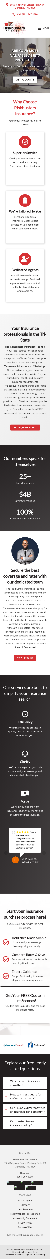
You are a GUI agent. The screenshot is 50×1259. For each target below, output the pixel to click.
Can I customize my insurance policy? (22, 1123)
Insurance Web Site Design (17, 1254)
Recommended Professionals (25, 1214)
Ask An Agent (25, 1200)
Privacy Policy (25, 1223)
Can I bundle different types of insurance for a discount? (27, 1109)
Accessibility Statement (25, 1218)
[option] (13, 1044)
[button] (25, 6)
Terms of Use (25, 1227)
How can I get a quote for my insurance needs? (26, 1096)
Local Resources (25, 1209)
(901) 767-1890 (25, 1176)
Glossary (25, 1205)
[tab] (25, 1083)
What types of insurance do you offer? (27, 1083)
